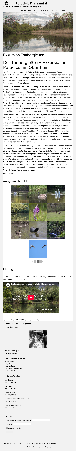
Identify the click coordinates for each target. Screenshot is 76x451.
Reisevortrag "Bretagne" (13, 405)
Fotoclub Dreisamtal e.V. (20, 443)
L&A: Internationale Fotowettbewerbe (18, 399)
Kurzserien (8, 386)
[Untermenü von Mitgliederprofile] (56, 10)
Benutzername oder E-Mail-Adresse (18, 420)
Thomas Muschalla (11, 371)
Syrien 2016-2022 (11, 392)
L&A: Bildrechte (10, 380)
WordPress (51, 443)
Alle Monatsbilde (10, 353)
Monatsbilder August (12, 351)
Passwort (9, 424)
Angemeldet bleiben (15, 428)
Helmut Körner (10, 361)
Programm (8, 364)
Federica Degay (10, 366)
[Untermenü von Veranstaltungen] (37, 10)
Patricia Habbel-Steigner (13, 368)
